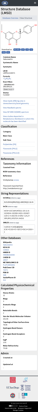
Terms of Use (23, 406)
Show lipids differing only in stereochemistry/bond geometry (16, 102)
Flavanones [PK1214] (11, 153)
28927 (5, 260)
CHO (7, 78)
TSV (31, 50)
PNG (3, 52)
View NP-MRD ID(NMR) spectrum (16, 112)
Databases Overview (11, 18)
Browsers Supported (24, 408)
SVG (8, 52)
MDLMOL (17, 50)
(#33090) (16, 180)
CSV (27, 50)
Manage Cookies (18, 410)
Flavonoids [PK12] (10, 148)
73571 (5, 270)
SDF (23, 50)
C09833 (6, 249)
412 (4, 280)
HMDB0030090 (9, 255)
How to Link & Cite (10, 408)
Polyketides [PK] (9, 144)
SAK (4, 275)
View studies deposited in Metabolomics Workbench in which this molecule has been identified (18, 119)
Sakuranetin (8, 244)
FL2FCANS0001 (9, 265)
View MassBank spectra (12, 107)
